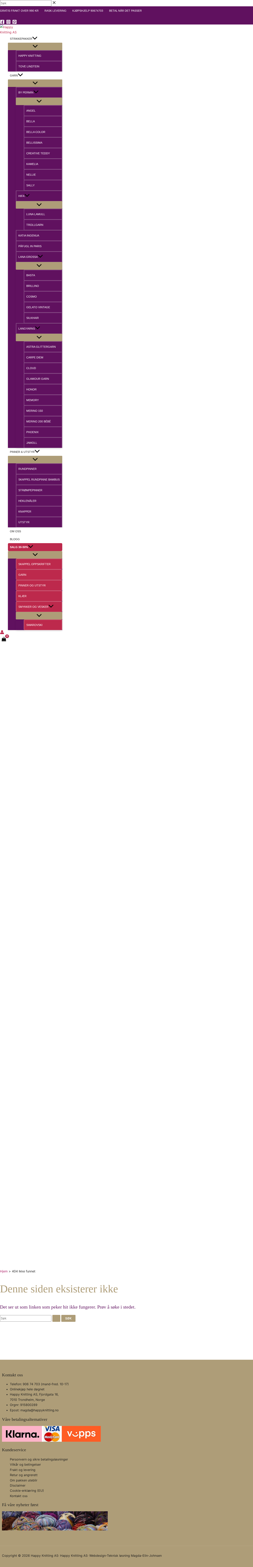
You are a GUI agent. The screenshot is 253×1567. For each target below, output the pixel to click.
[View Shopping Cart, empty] (4, 640)
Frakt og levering (22, 1470)
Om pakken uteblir (23, 1480)
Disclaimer (17, 1485)
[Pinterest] (14, 23)
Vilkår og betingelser (25, 1464)
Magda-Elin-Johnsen (146, 1556)
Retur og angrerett (24, 1475)
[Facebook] (2, 23)
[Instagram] (8, 23)
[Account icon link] (2, 633)
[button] (34, 39)
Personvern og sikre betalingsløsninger (39, 1459)
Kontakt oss (18, 1496)
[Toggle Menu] (35, 46)
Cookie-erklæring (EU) (27, 1491)
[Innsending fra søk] (56, 1318)
